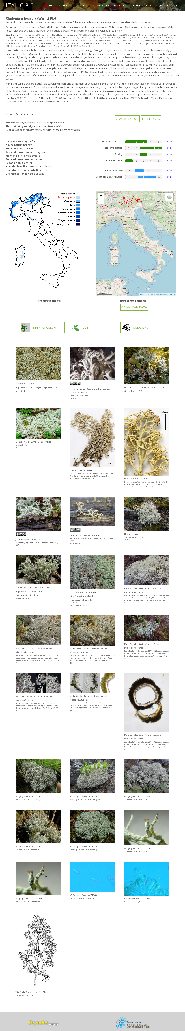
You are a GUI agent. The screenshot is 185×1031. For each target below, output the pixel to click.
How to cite (167, 5)
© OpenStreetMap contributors (161, 294)
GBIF (86, 327)
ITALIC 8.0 (20, 5)
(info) (32, 141)
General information (133, 5)
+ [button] (101, 195)
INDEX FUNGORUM (44, 327)
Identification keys (92, 5)
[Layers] (169, 197)
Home (50, 5)
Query (64, 5)
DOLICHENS (140, 327)
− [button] (101, 201)
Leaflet (143, 294)
